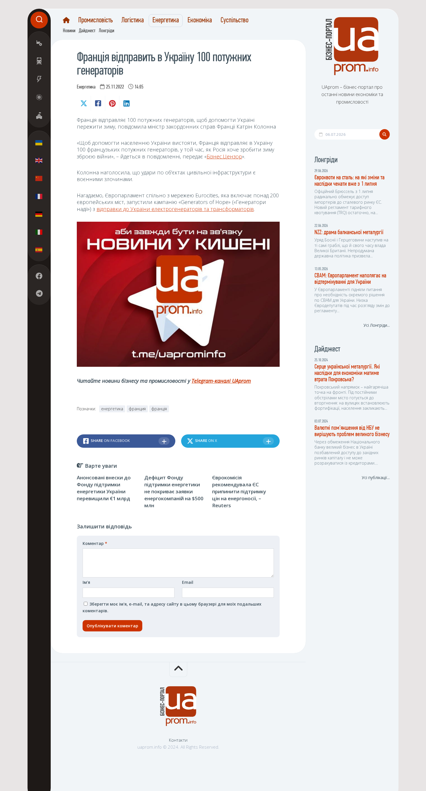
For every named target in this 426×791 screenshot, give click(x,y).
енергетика (112, 408)
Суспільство (234, 20)
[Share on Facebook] (98, 103)
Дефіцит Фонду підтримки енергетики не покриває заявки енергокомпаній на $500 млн (173, 491)
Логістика (132, 20)
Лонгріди (106, 31)
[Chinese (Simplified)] (39, 178)
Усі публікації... (376, 477)
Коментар (95, 543)
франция (137, 408)
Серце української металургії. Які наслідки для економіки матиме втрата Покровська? (347, 373)
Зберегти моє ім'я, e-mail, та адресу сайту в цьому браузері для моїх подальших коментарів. (172, 607)
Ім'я (86, 582)
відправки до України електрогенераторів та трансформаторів (175, 208)
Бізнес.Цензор (224, 156)
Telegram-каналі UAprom (221, 380)
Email (187, 582)
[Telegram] (39, 293)
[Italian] (39, 232)
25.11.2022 (115, 87)
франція (159, 408)
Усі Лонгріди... (376, 325)
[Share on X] (84, 103)
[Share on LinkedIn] (126, 103)
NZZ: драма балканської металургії (348, 232)
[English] (39, 160)
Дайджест (87, 31)
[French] (39, 196)
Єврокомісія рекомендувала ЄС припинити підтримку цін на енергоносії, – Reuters (239, 491)
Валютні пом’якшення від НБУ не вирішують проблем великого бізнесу (351, 431)
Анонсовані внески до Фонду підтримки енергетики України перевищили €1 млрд (104, 487)
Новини (69, 31)
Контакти (178, 740)
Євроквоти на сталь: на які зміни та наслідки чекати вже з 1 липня (349, 180)
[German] (39, 214)
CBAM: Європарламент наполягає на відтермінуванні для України (350, 279)
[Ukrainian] (39, 143)
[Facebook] (39, 276)
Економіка (199, 20)
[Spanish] (39, 250)
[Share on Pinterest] (112, 103)
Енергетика (165, 20)
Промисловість (95, 20)
